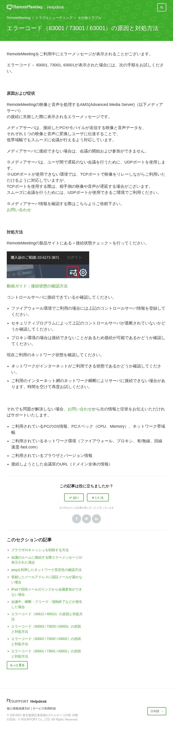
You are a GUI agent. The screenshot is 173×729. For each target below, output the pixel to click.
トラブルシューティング (54, 18)
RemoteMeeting (18, 18)
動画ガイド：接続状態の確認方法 (37, 286)
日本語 (155, 711)
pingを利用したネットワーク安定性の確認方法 (46, 570)
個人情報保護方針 (18, 708)
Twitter (86, 518)
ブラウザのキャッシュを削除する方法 (40, 550)
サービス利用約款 (44, 708)
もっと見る (17, 665)
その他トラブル (89, 18)
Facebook (76, 518)
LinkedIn (96, 518)
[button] (74, 497)
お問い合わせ (19, 210)
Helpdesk (55, 7)
